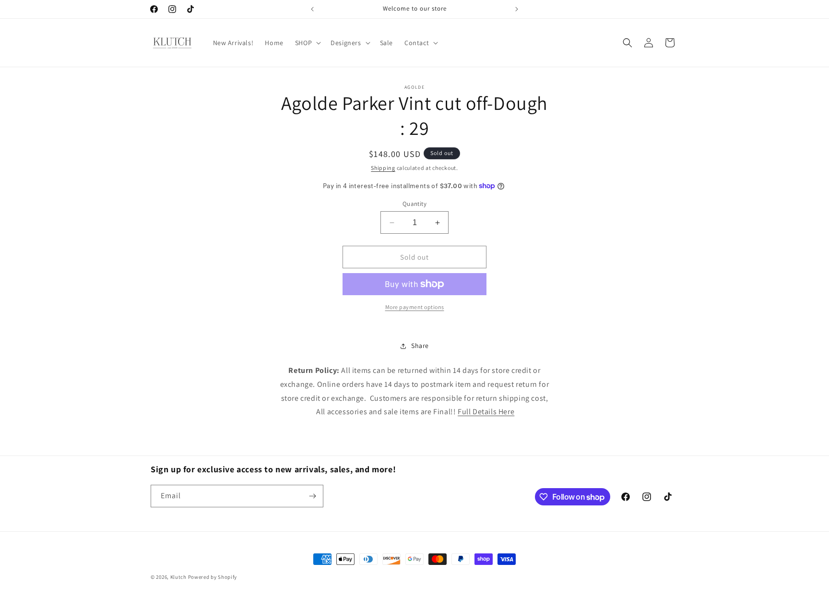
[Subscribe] (312, 496)
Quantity (414, 204)
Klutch (178, 577)
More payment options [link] (414, 307)
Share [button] (420, 345)
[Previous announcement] (312, 9)
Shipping (383, 167)
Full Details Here (486, 412)
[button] (307, 43)
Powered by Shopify (212, 577)
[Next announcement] (516, 9)
